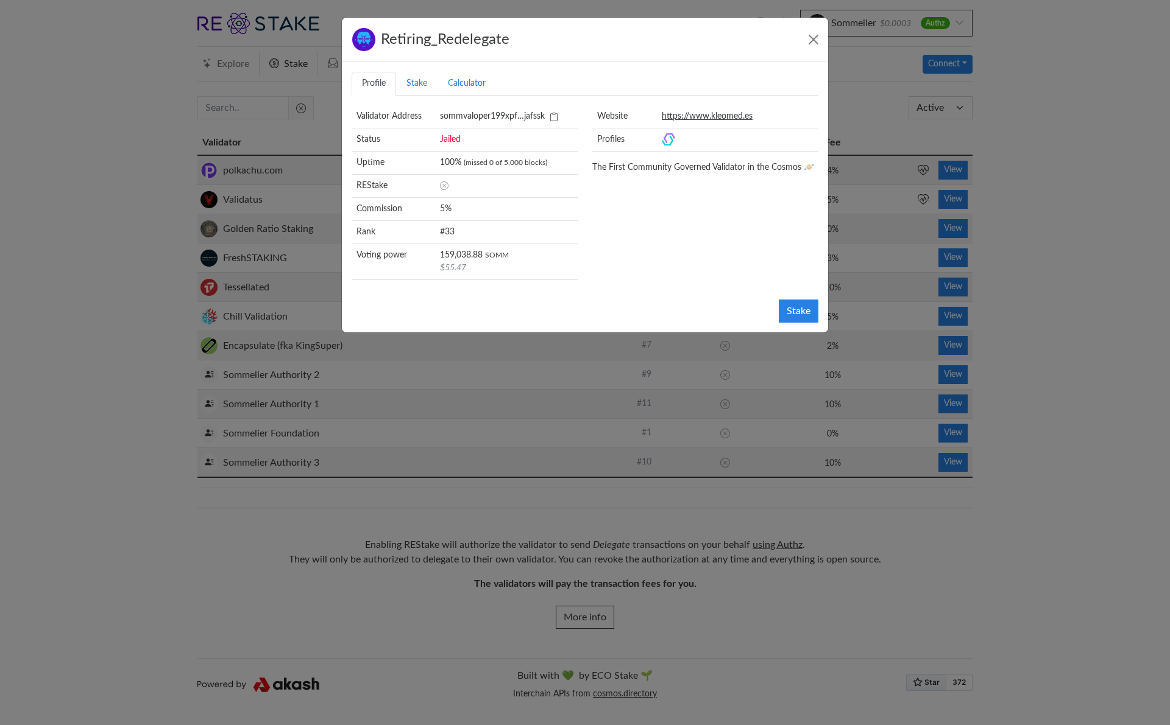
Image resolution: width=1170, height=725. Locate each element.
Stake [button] (416, 83)
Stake (798, 311)
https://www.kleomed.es (707, 116)
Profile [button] (374, 83)
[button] (554, 117)
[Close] (813, 39)
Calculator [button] (467, 83)
